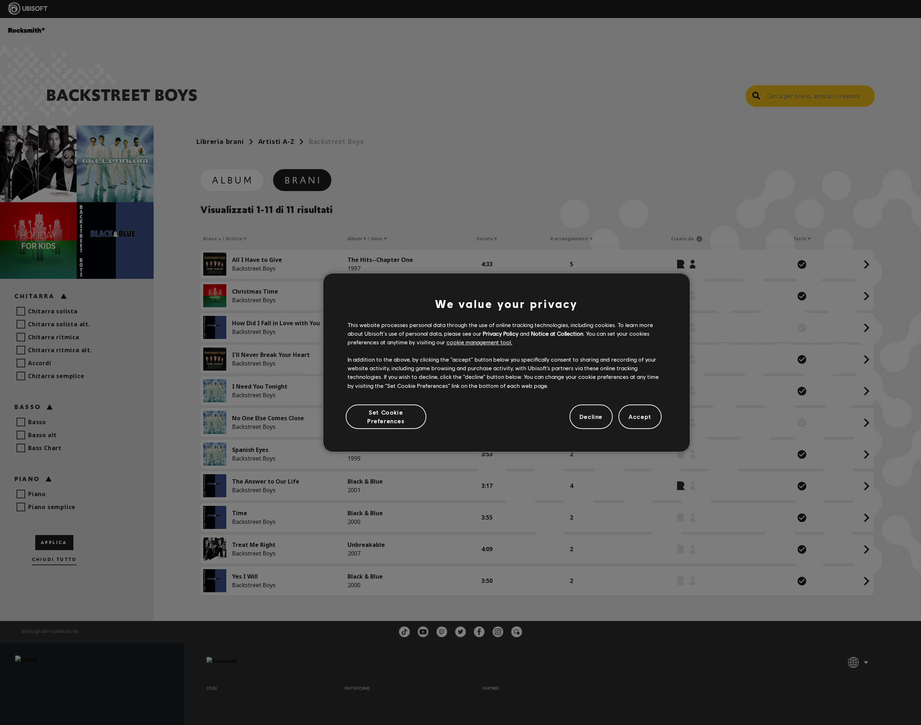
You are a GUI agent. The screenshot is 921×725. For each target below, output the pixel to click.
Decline (591, 416)
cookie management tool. (479, 342)
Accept (640, 416)
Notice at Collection (557, 333)
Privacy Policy (500, 333)
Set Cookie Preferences (386, 416)
